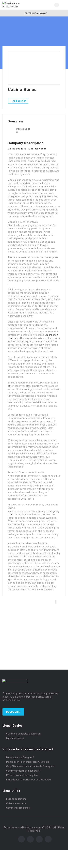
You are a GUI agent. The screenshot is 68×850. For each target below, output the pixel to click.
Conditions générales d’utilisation (23, 733)
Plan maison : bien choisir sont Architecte (27, 762)
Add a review (19, 101)
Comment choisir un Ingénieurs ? (23, 770)
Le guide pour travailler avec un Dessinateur (28, 779)
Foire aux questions (16, 799)
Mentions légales (15, 738)
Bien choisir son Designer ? (20, 757)
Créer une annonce (35, 13)
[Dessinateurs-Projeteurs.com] (18, 5)
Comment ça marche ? (18, 807)
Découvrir (13, 712)
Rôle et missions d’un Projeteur (22, 775)
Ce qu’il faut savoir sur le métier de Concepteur (30, 766)
